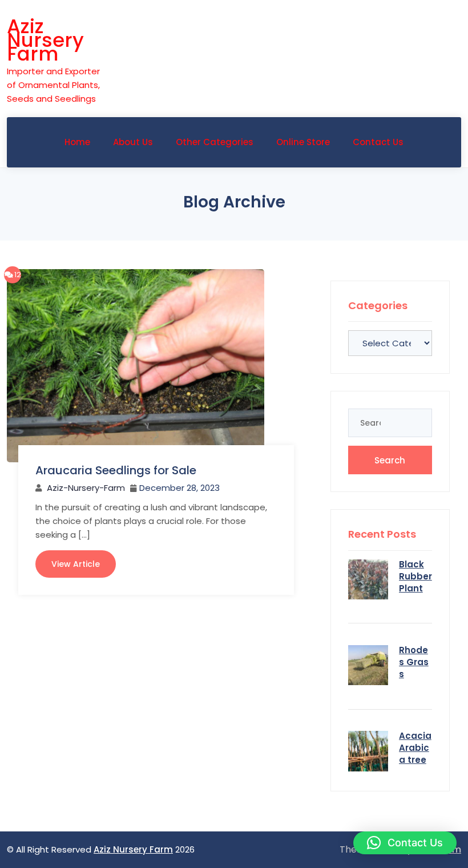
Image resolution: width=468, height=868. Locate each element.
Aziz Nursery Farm (45, 40)
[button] (405, 842)
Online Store (303, 142)
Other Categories (214, 142)
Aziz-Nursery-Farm (86, 488)
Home (77, 142)
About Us (133, 142)
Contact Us (378, 142)
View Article (75, 564)
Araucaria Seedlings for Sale (115, 470)
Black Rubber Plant (415, 576)
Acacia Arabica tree (415, 748)
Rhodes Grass (414, 662)
